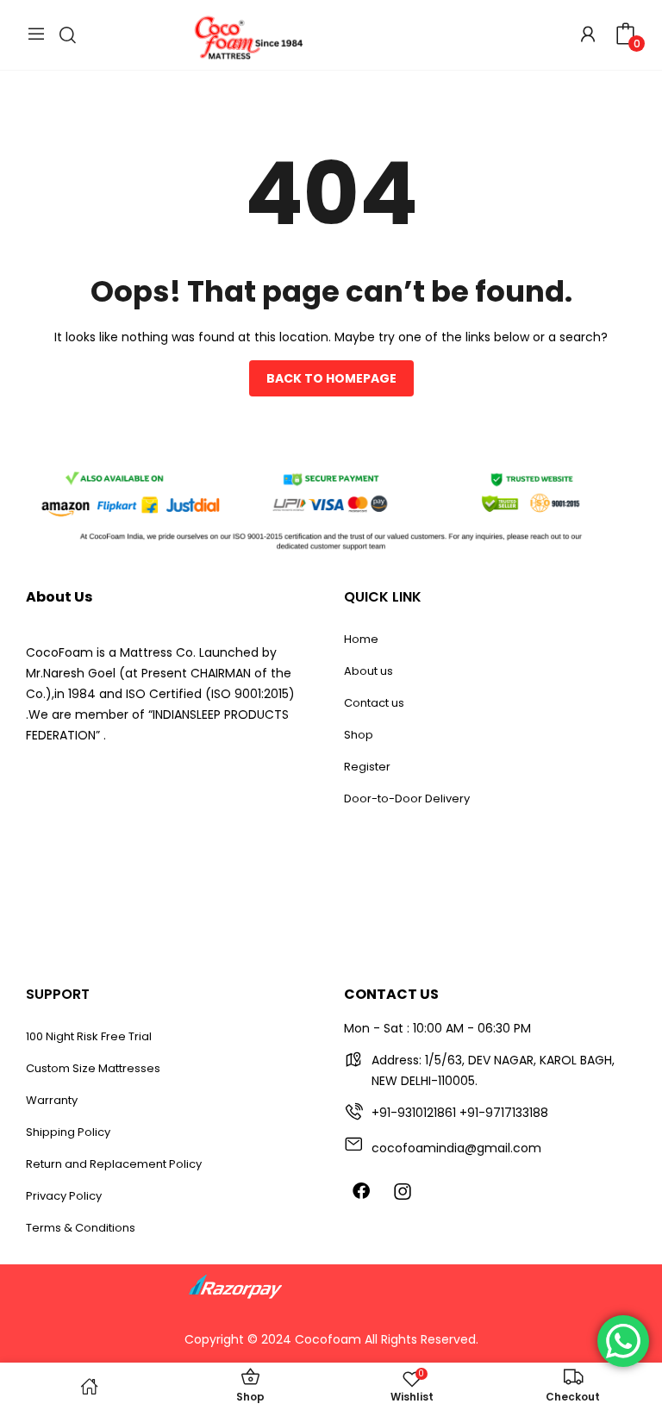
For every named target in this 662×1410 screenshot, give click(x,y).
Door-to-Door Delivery (407, 798)
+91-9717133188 (503, 1112)
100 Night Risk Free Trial (89, 1036)
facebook (361, 1190)
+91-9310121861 (414, 1112)
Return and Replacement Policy (114, 1164)
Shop (358, 735)
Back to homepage (331, 378)
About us (368, 671)
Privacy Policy (64, 1196)
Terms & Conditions (80, 1228)
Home (361, 639)
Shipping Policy (68, 1132)
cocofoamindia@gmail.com (456, 1148)
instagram (402, 1191)
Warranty (52, 1100)
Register (367, 766)
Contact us (374, 703)
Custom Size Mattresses (93, 1068)
